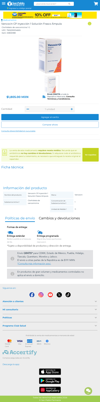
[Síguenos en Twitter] (59, 294)
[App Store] (50, 371)
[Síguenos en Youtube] (50, 294)
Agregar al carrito (50, 117)
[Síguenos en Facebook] (32, 294)
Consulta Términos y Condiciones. (61, 97)
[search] (69, 4)
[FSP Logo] (16, 4)
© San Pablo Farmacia (50, 400)
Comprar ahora (50, 124)
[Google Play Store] (50, 381)
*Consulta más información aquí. (34, 264)
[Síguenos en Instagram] (41, 294)
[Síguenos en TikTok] (68, 294)
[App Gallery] (50, 390)
